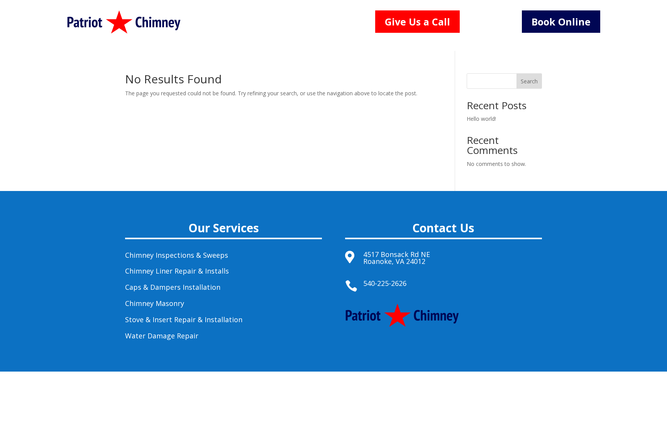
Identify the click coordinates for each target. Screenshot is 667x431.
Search (529, 81)
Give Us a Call (417, 21)
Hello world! (481, 118)
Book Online (561, 21)
